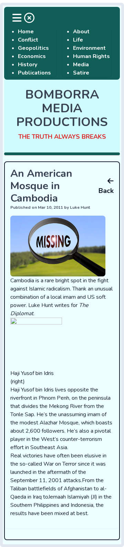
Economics (32, 56)
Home (26, 31)
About (81, 31)
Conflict (28, 40)
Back (106, 190)
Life (78, 40)
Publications (34, 73)
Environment (89, 48)
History (27, 64)
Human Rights (91, 56)
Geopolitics (33, 48)
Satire (81, 73)
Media (81, 64)
